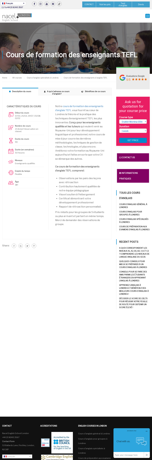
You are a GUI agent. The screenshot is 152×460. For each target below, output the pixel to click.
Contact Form (8, 441)
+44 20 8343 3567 (14, 7)
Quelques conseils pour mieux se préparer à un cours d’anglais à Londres (133, 264)
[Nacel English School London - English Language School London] (17, 17)
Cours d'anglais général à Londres (94, 433)
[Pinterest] (34, 246)
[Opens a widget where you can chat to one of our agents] (131, 443)
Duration (124, 126)
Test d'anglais (123, 4)
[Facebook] (14, 246)
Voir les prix (105, 4)
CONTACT (89, 4)
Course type (126, 117)
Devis (141, 4)
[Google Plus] (20, 246)
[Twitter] (27, 246)
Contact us (128, 157)
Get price (133, 140)
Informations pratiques (128, 176)
